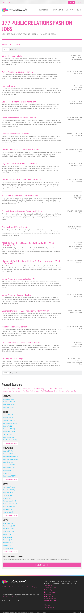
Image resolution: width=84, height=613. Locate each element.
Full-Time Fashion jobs (31, 391)
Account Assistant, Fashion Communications (21, 179)
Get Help (28, 587)
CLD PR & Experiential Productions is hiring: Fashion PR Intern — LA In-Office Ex (30, 244)
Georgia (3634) (8, 512)
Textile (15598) (8, 434)
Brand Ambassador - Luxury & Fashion (19, 118)
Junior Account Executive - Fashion (17, 72)
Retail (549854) (8, 418)
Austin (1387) (7, 545)
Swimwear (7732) (8, 437)
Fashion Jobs (48, 585)
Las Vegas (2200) (8, 529)
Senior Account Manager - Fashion (17, 295)
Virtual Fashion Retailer (12, 56)
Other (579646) (8, 415)
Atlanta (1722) (7, 537)
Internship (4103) (8, 407)
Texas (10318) (7, 495)
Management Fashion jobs (11, 391)
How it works (57, 10)
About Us (69, 10)
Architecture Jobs (49, 607)
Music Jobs (47, 594)
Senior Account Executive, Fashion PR (18, 279)
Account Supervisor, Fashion (14, 327)
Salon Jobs (47, 605)
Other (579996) (8, 454)
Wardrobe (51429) (9, 431)
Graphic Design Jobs (50, 588)
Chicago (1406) (8, 542)
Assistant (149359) (9, 465)
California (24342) (9, 487)
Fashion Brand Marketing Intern (16, 227)
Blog (79, 10)
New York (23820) (9, 490)
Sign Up (71, 2)
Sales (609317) (8, 451)
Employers (7, 2)
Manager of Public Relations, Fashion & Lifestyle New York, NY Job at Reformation (31, 262)
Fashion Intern (8, 86)
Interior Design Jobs (50, 600)
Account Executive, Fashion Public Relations (21, 149)
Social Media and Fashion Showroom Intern (21, 195)
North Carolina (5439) (10, 504)
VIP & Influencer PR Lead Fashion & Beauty (21, 342)
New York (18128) (9, 523)
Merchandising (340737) (11, 459)
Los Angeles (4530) (9, 526)
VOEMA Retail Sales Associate (15, 133)
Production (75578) (9, 476)
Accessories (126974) (10, 423)
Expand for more (11, 443)
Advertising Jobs (49, 596)
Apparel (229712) (9, 420)
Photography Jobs (49, 590)
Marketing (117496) (9, 467)
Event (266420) (8, 462)
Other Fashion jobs (23, 389)
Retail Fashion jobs (55, 389)
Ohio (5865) (7, 498)
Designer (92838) (8, 470)
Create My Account (42, 565)
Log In (79, 2)
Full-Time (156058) (9, 402)
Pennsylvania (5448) (9, 501)
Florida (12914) (8, 492)
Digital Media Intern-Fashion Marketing (19, 163)
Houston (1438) (8, 540)
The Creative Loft (14, 10)
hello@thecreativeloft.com (11, 597)
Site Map (4, 587)
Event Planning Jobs (50, 592)
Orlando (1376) (8, 548)
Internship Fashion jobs (67, 391)
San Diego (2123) (8, 531)
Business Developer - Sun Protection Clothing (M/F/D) (25, 311)
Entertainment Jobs (50, 598)
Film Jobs (47, 603)
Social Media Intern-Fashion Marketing (19, 102)
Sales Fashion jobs (8, 389)
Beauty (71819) (8, 426)
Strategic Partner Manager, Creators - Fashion (22, 211)
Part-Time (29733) (9, 404)
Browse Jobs (43, 10)
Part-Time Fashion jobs (49, 391)
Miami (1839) (7, 534)
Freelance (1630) (8, 399)
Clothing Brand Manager (13, 358)
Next (5, 49)
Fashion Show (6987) (10, 440)
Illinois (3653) (7, 509)
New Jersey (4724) (9, 506)
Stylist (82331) (7, 473)
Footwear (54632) (9, 429)
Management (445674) (10, 456)
